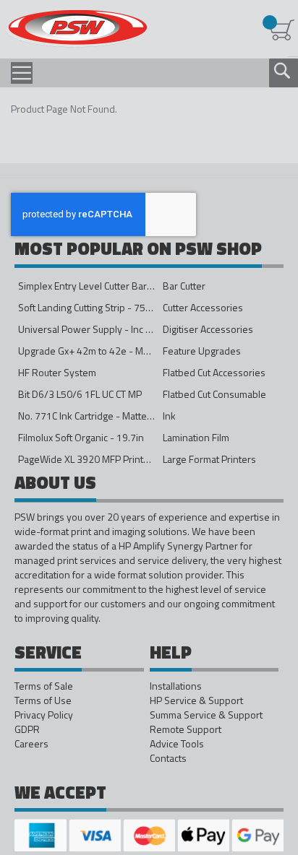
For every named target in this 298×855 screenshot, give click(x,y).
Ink (169, 415)
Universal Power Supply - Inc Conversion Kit (113, 329)
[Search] (282, 70)
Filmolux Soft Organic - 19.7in (81, 437)
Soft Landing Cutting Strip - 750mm (92, 307)
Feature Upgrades (202, 350)
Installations (176, 686)
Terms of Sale (43, 686)
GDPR (27, 729)
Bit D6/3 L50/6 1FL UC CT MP (80, 394)
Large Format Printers (209, 458)
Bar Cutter (184, 285)
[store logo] (76, 28)
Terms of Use (43, 700)
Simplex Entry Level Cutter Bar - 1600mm (106, 285)
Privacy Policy (43, 715)
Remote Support (185, 729)
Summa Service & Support (206, 715)
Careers (31, 744)
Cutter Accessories (203, 307)
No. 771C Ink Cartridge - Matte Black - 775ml (113, 415)
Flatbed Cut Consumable (214, 394)
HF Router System (57, 372)
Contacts (168, 758)
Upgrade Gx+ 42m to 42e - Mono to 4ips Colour (120, 350)
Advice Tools (177, 744)
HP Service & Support (196, 700)
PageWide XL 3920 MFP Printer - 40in (99, 458)
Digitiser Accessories (208, 329)
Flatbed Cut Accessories (214, 372)
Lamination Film (196, 437)
